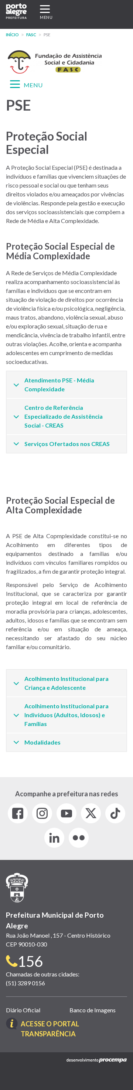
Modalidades (42, 742)
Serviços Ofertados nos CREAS (67, 443)
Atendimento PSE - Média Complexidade (59, 384)
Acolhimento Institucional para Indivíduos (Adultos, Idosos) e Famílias (66, 714)
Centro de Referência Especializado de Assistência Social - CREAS (63, 416)
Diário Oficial (23, 1009)
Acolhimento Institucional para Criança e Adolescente (66, 683)
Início (12, 34)
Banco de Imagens (92, 1009)
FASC (31, 34)
